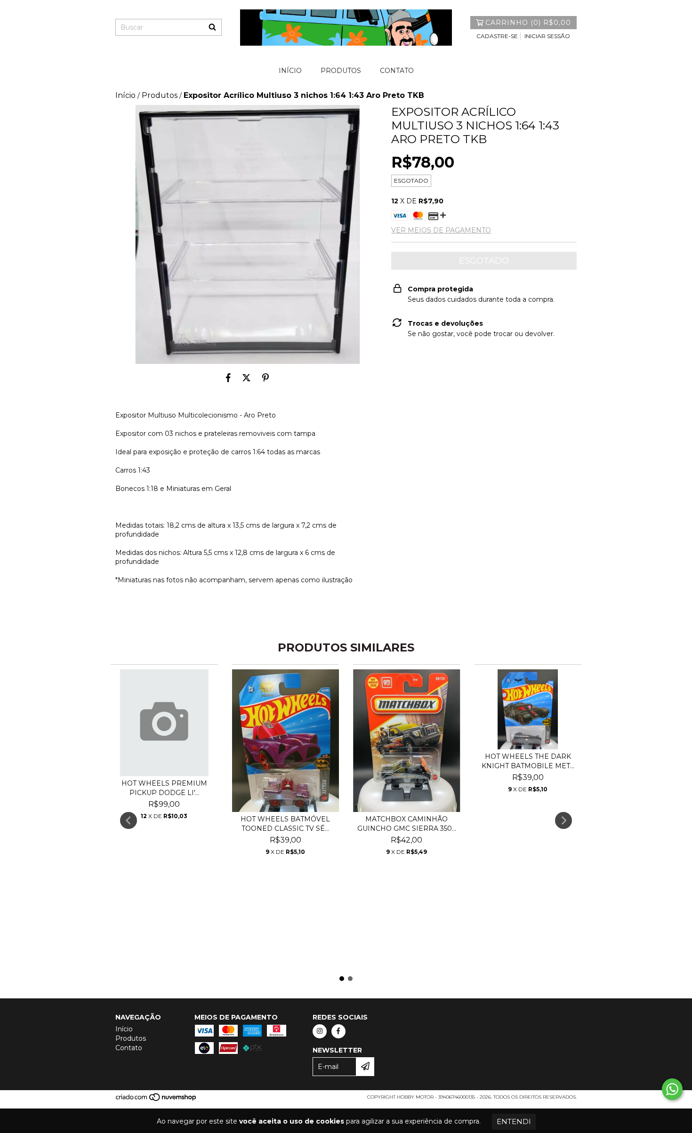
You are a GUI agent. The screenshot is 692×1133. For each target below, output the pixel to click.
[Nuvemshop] (156, 1100)
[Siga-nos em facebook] (338, 1031)
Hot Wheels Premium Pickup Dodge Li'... (164, 788)
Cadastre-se (497, 36)
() (528, 22)
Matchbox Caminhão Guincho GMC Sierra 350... (406, 824)
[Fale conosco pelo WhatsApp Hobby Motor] (672, 1089)
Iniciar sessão (547, 36)
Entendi (514, 1121)
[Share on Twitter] (246, 378)
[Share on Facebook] (228, 378)
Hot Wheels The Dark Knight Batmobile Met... (528, 761)
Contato (397, 70)
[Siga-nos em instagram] (320, 1031)
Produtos (341, 70)
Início (290, 70)
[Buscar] (212, 27)
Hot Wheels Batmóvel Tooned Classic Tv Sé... (285, 824)
